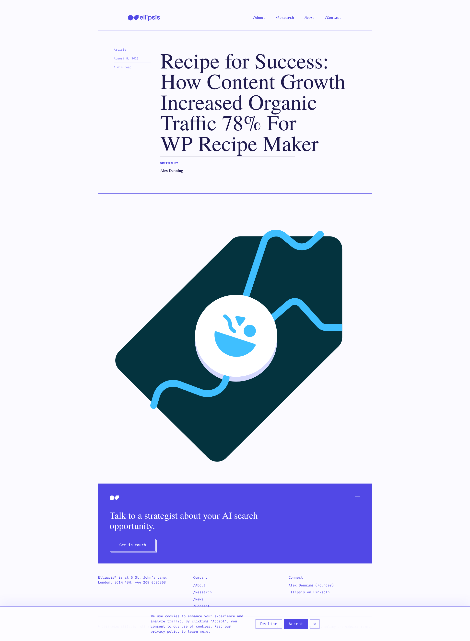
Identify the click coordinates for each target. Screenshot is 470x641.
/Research (284, 17)
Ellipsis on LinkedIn (309, 592)
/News (309, 17)
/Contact (333, 17)
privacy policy (165, 631)
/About (259, 17)
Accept (296, 623)
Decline (268, 623)
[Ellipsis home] (144, 18)
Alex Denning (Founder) (311, 585)
